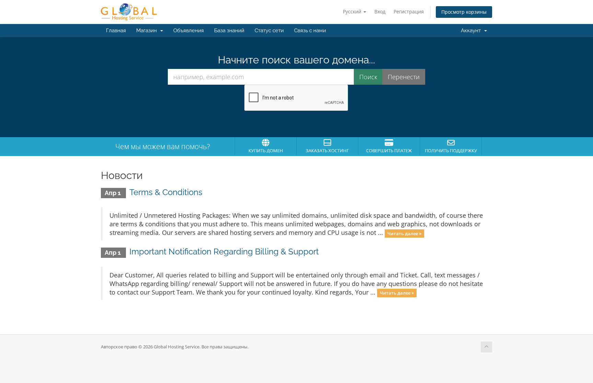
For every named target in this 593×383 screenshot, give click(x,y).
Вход (379, 11)
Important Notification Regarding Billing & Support (224, 251)
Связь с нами (310, 30)
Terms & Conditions (165, 192)
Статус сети (269, 30)
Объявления (188, 30)
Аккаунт (472, 30)
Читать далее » (404, 233)
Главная (116, 30)
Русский (353, 11)
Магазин (148, 30)
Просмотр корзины (464, 12)
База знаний (229, 30)
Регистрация (409, 11)
